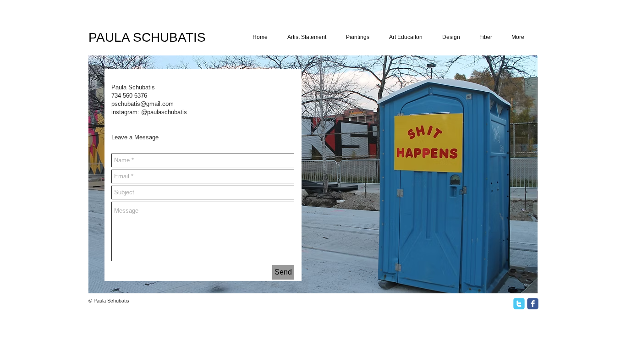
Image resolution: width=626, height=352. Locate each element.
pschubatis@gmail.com (142, 103)
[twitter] (519, 303)
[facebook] (532, 303)
